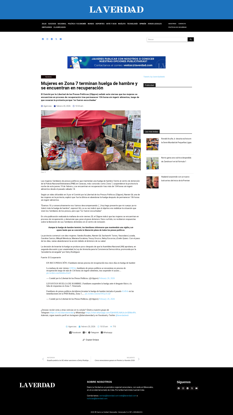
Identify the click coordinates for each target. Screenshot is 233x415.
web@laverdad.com (127, 396)
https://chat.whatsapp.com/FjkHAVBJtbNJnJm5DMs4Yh (110, 312)
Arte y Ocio (111, 24)
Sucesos (52, 24)
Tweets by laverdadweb (154, 76)
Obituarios (47, 27)
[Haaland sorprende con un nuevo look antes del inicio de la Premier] (153, 189)
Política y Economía (77, 24)
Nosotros (172, 23)
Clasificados (60, 27)
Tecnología (132, 24)
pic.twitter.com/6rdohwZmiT (58, 273)
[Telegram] (52, 39)
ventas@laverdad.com (109, 396)
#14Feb (125, 291)
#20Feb (72, 268)
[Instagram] (47, 39)
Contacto (182, 23)
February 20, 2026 (107, 278)
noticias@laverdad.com (97, 398)
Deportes (100, 24)
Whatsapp (107, 333)
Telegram (94, 333)
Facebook (76, 333)
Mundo (91, 24)
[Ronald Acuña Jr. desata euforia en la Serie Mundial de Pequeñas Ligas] (153, 151)
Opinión (142, 24)
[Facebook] (43, 39)
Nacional (62, 24)
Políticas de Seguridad (177, 27)
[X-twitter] (56, 39)
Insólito (122, 24)
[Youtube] (61, 39)
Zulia (44, 24)
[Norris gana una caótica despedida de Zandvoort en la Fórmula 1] (153, 170)
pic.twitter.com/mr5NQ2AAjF (98, 294)
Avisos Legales (155, 24)
